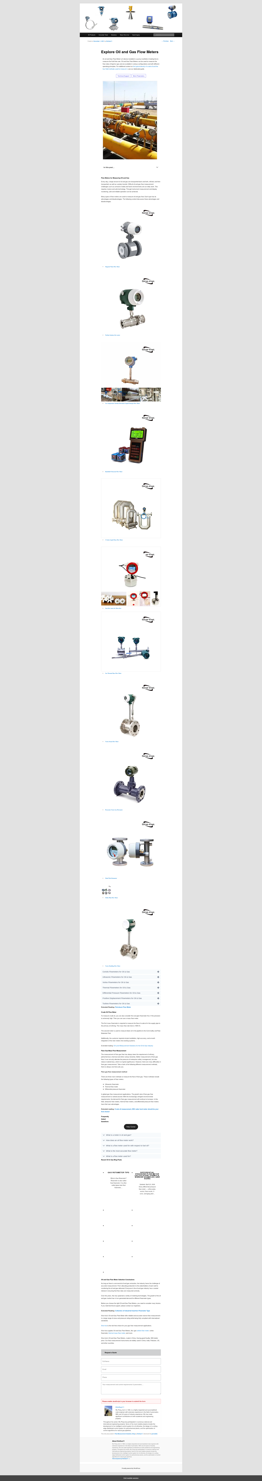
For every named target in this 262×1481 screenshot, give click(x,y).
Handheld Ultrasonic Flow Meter (113, 472)
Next (172, 41)
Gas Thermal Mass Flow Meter (113, 673)
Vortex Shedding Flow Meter (112, 966)
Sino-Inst (104, 1325)
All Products (91, 35)
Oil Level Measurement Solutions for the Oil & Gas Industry (133, 1046)
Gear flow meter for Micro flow (113, 608)
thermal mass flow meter (116, 1333)
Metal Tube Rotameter (111, 878)
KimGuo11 (109, 41)
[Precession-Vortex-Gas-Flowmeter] (131, 778)
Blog (133, 1434)
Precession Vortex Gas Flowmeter (114, 810)
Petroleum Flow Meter (123, 1007)
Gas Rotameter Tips (118, 1172)
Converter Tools (103, 35)
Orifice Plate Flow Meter (111, 898)
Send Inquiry (136, 35)
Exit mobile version (131, 1478)
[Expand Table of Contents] (157, 167)
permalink (154, 1434)
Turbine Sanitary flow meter (112, 335)
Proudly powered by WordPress (131, 1468)
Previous (165, 41)
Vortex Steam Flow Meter (112, 741)
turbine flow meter (143, 1330)
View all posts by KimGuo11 (121, 1458)
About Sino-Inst (124, 35)
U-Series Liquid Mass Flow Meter (114, 540)
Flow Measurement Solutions (123, 1434)
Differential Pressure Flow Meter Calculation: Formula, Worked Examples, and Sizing (147, 1175)
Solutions (114, 35)
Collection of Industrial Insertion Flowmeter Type (132, 1311)
